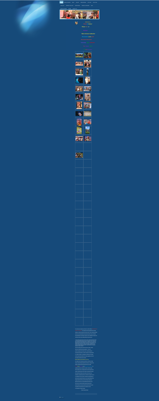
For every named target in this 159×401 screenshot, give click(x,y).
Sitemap (62, 397)
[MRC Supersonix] (79, 80)
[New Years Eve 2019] (87, 55)
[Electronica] (79, 113)
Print (61, 397)
